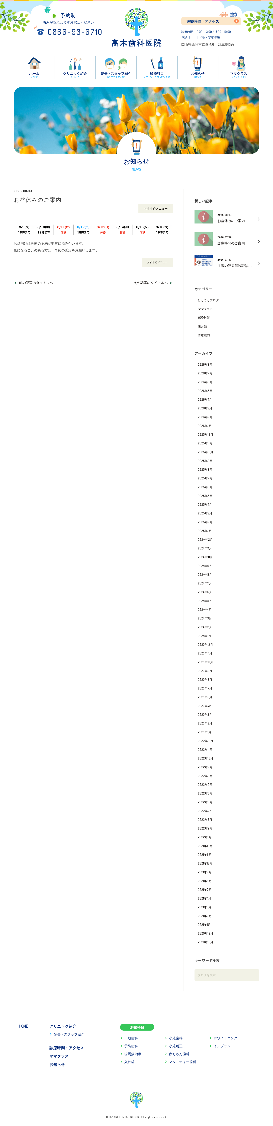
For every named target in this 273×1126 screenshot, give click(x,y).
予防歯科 (131, 1046)
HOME (23, 1026)
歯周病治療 (132, 1054)
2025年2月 (205, 522)
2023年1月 (204, 732)
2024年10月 (205, 557)
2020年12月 (205, 933)
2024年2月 (205, 627)
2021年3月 (204, 907)
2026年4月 (205, 399)
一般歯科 (131, 1038)
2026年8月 (205, 364)
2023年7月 (205, 688)
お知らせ (57, 1064)
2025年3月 (205, 513)
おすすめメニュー (156, 208)
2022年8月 (205, 776)
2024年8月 (205, 574)
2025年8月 (205, 469)
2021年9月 (205, 872)
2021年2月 (205, 916)
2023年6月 (205, 697)
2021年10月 (205, 863)
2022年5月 (205, 802)
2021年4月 (204, 898)
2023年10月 (205, 662)
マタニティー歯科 (182, 1062)
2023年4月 (205, 706)
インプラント (223, 1046)
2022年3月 (205, 819)
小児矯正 (176, 1046)
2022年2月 (205, 828)
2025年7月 (205, 478)
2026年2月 (205, 417)
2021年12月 (205, 846)
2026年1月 (205, 426)
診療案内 (204, 335)
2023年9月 (205, 671)
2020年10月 (205, 942)
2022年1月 (205, 837)
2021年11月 (205, 854)
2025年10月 (205, 452)
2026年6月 (205, 382)
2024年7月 (205, 583)
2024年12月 (205, 539)
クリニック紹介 (62, 1026)
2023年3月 (205, 714)
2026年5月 (205, 391)
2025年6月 (205, 487)
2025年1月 (205, 531)
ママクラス (205, 309)
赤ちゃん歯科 (179, 1054)
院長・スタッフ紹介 (69, 1034)
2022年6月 (205, 793)
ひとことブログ (208, 300)
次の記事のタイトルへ (151, 282)
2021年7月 (205, 889)
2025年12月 (205, 434)
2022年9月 (205, 767)
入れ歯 (129, 1062)
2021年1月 (204, 924)
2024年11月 (205, 548)
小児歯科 (176, 1038)
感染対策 (204, 317)
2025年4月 (205, 504)
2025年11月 (205, 443)
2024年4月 (205, 609)
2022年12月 (205, 741)
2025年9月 (205, 461)
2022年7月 (205, 784)
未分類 (202, 326)
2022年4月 (205, 811)
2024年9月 (205, 566)
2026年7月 (205, 373)
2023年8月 (205, 679)
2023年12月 (205, 644)
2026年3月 (205, 408)
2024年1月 (204, 636)
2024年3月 (205, 618)
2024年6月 (205, 592)
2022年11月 (205, 749)
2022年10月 (205, 758)
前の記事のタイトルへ (36, 282)
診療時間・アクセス (203, 21)
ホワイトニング (225, 1038)
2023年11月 (205, 653)
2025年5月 (205, 496)
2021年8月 (205, 881)
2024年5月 (205, 601)
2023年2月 (205, 723)
